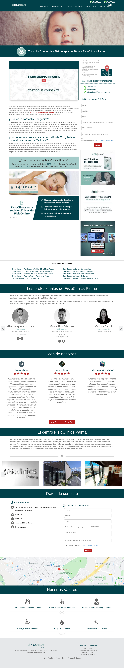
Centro (87, 6)
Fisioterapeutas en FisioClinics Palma (25, 278)
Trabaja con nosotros (88, 654)
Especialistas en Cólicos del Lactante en (77, 269)
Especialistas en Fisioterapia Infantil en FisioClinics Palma (33, 269)
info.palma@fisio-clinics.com (98, 92)
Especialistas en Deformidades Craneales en (79, 271)
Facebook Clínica (22, 338)
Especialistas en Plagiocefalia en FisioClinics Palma (30, 276)
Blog (94, 6)
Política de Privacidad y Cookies (105, 140)
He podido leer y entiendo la (97, 140)
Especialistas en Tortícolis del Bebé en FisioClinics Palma (32, 273)
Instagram (63, 341)
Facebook (18, 338)
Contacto (102, 6)
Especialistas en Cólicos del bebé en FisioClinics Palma (32, 271)
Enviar (98, 145)
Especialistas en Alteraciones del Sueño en (78, 273)
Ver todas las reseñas (62, 422)
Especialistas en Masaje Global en (75, 276)
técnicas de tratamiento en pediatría (42, 112)
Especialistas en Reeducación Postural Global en (80, 278)
